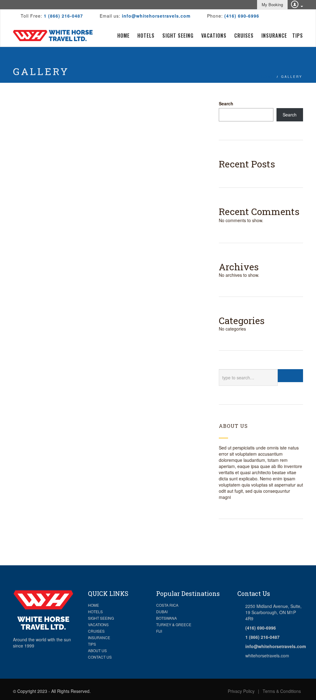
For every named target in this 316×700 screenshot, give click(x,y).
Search (226, 103)
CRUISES (96, 631)
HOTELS (95, 611)
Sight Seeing (177, 35)
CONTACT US (100, 657)
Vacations (214, 35)
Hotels (146, 35)
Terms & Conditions (282, 691)
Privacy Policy (241, 691)
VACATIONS (98, 624)
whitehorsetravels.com (267, 655)
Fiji (159, 631)
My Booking (272, 4)
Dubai (162, 611)
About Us (97, 650)
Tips (297, 35)
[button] (294, 4)
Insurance (274, 35)
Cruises (244, 35)
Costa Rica (167, 605)
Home (123, 35)
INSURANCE (99, 637)
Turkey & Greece (173, 624)
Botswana (166, 618)
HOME (93, 605)
